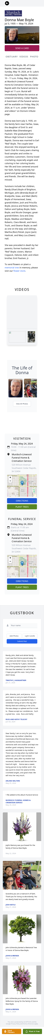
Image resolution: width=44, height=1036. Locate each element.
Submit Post (22, 641)
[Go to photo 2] (20, 888)
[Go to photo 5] (24, 888)
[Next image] (38, 875)
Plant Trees (22, 506)
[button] (22, 483)
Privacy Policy (15, 1024)
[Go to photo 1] (19, 888)
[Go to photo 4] (23, 888)
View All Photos (22, 404)
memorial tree (12, 267)
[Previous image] (5, 875)
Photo (34, 56)
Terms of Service (28, 1024)
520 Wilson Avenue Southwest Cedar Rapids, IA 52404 (24, 468)
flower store (19, 270)
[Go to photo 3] (22, 888)
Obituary (12, 56)
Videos (23, 56)
